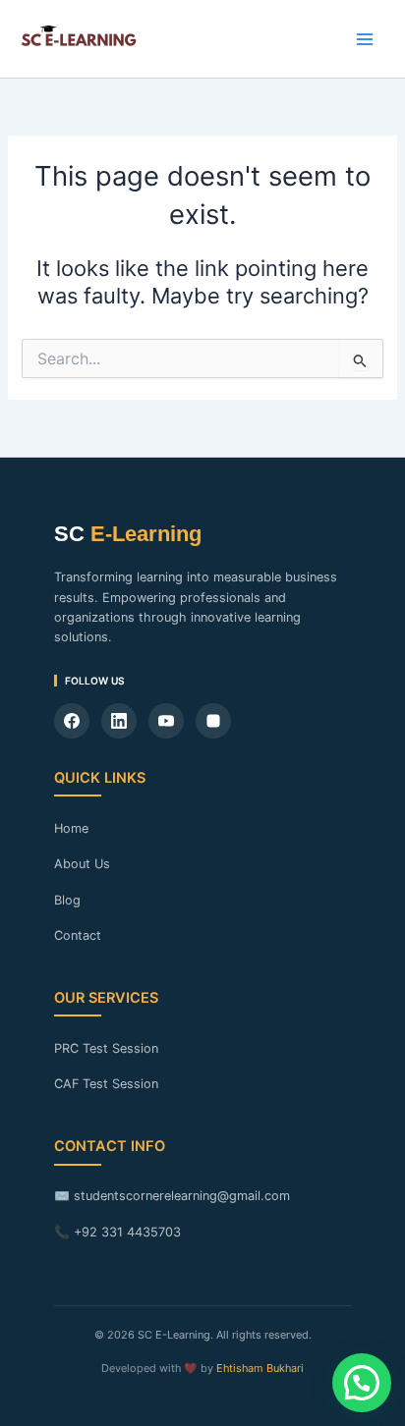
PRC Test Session (106, 1048)
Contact (77, 935)
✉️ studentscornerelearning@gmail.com (172, 1195)
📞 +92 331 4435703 (117, 1232)
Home (71, 828)
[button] (361, 1382)
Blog (67, 900)
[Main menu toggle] (364, 39)
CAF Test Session (106, 1083)
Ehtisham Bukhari (260, 1368)
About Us (82, 863)
